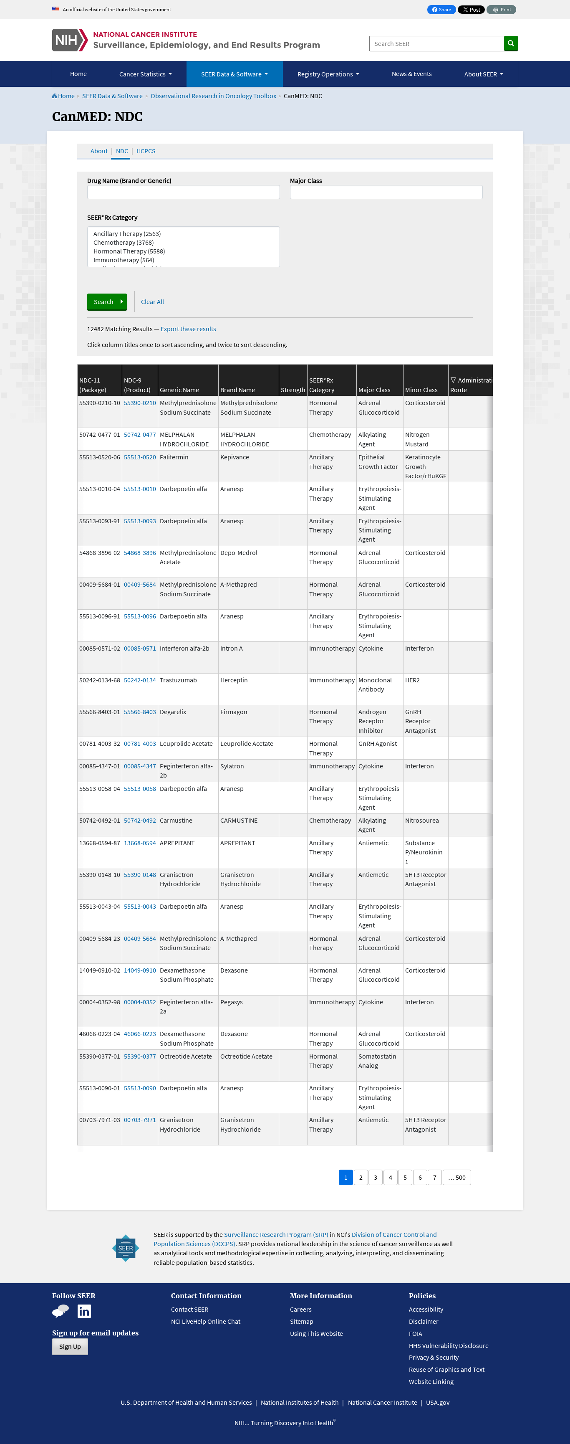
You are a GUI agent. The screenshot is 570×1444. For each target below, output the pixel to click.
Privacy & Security (434, 1357)
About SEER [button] (481, 74)
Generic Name (179, 389)
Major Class (306, 180)
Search (103, 301)
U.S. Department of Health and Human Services (186, 1402)
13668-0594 (140, 843)
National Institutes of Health (300, 1402)
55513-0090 (140, 1088)
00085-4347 (140, 766)
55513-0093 (140, 521)
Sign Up (70, 1346)
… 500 (457, 1177)
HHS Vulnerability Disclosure (449, 1345)
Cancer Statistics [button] (143, 74)
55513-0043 (140, 906)
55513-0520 (140, 457)
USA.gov (437, 1402)
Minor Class (421, 389)
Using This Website (316, 1333)
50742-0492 (140, 820)
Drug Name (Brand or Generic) (129, 180)
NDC (122, 151)
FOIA (415, 1333)
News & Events (412, 73)
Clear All (152, 301)
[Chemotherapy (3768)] (184, 242)
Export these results (188, 328)
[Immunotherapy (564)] (184, 260)
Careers (301, 1309)
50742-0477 (140, 434)
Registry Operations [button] (326, 74)
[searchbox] (295, 191)
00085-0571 (140, 648)
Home (78, 73)
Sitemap (301, 1321)
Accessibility (426, 1309)
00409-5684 (140, 584)
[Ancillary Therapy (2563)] (184, 233)
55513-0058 (140, 788)
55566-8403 (140, 711)
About (99, 151)
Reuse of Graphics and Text (446, 1369)
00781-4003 (140, 743)
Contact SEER (189, 1309)
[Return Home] (186, 40)
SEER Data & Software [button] (232, 74)
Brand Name (237, 389)
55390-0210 (140, 402)
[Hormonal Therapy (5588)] (184, 251)
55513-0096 (140, 616)
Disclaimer (424, 1321)
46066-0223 (140, 1033)
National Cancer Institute (382, 1402)
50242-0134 (140, 680)
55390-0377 (140, 1056)
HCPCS (146, 151)
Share (444, 10)
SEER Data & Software (112, 95)
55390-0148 (140, 874)
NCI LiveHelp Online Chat (205, 1321)
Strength (293, 389)
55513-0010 (140, 488)
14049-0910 (140, 970)
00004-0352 (140, 1002)
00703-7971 (140, 1119)
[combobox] (386, 192)
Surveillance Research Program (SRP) (276, 1234)
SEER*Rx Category (112, 217)
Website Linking (431, 1381)
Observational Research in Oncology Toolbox (213, 95)
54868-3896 (140, 552)
